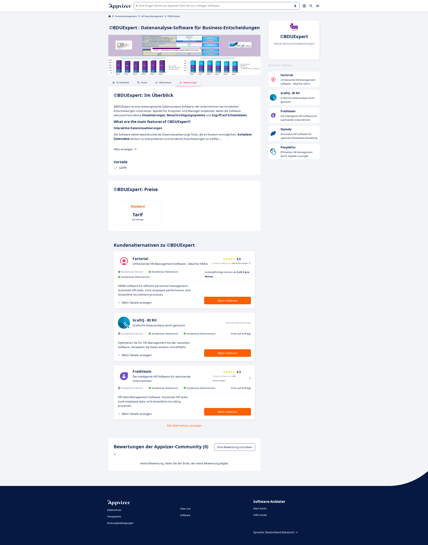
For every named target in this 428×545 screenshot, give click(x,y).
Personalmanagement (126, 16)
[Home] (109, 16)
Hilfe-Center (260, 515)
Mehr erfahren (228, 300)
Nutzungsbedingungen (120, 523)
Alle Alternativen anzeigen (184, 425)
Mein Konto (260, 508)
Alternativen (165, 82)
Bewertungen (190, 82)
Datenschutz (114, 510)
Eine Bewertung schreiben (234, 447)
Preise (144, 82)
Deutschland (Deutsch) (279, 532)
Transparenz (114, 516)
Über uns (185, 508)
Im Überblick (122, 82)
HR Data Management (152, 16)
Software (185, 515)
